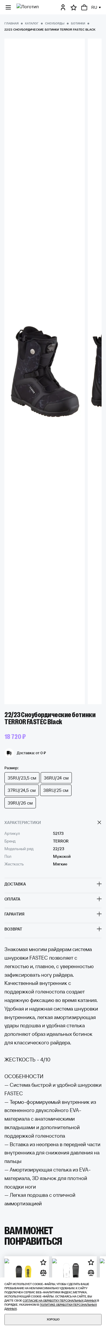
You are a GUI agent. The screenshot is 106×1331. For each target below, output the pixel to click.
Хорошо (53, 1319)
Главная (11, 23)
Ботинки (78, 23)
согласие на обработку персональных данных (60, 1300)
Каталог (32, 23)
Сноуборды (54, 23)
